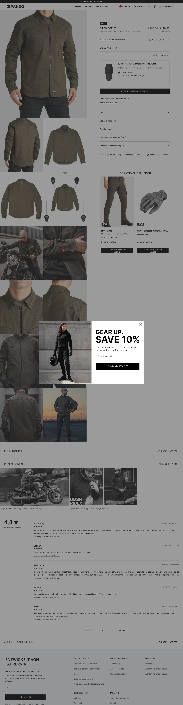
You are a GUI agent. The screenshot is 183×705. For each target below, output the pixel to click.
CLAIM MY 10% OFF (117, 366)
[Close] (140, 324)
